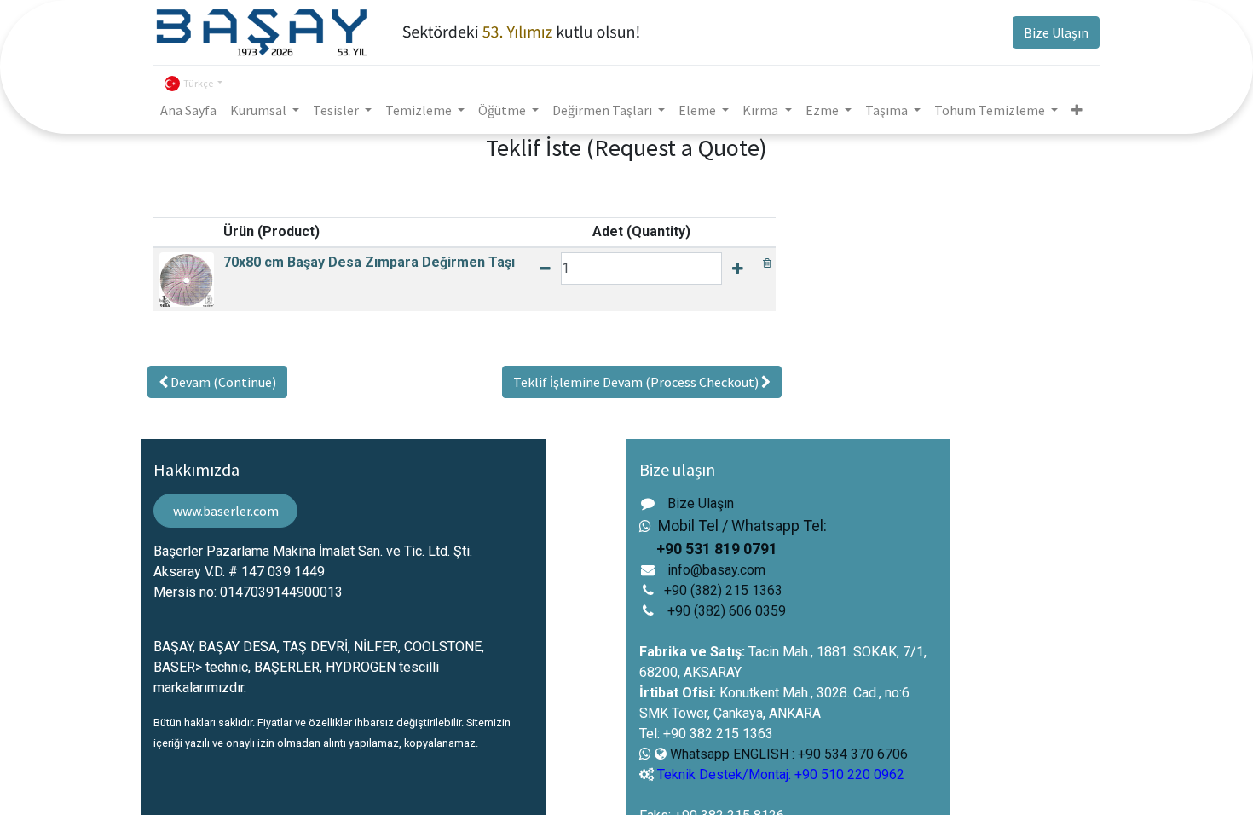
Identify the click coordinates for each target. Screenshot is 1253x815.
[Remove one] (545, 268)
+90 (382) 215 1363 (723, 590)
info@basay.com (716, 570)
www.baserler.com (226, 510)
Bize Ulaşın (1056, 32)
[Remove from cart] (767, 262)
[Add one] (737, 268)
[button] (1077, 110)
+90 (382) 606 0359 (726, 611)
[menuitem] (188, 110)
